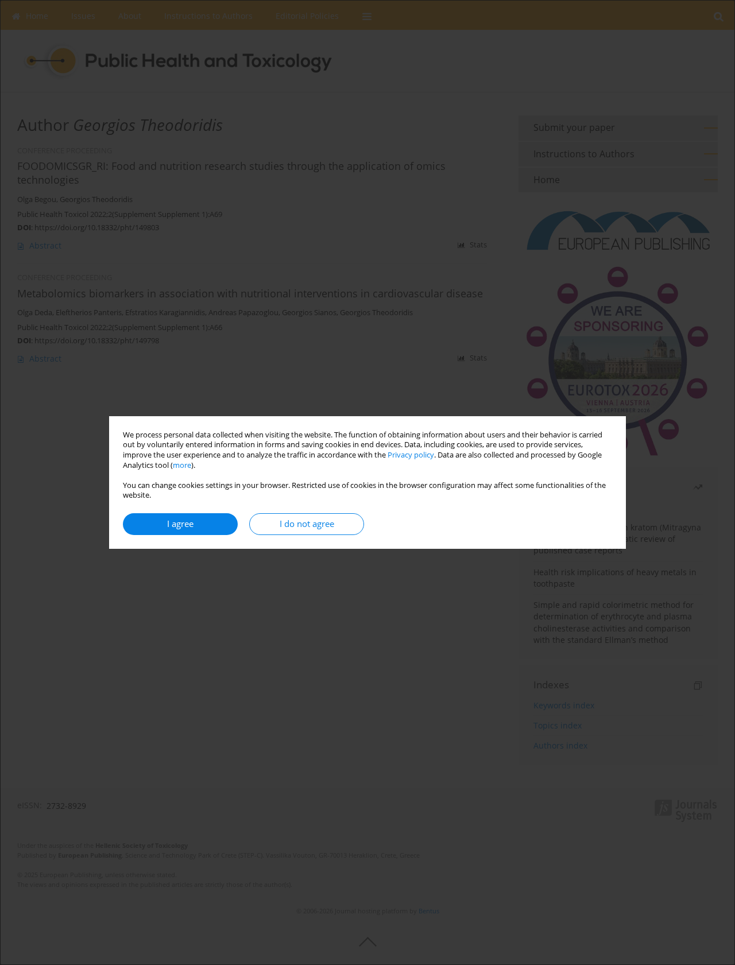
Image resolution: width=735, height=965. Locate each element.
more (182, 465)
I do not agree (307, 524)
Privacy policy (411, 455)
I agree (180, 524)
